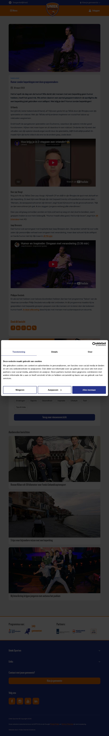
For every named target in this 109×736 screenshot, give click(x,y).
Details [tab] (54, 352)
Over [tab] (90, 352)
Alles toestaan (89, 390)
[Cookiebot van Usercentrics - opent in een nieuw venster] (94, 344)
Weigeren (20, 390)
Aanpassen (53, 390)
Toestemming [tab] (18, 352)
